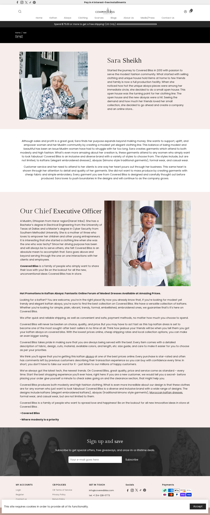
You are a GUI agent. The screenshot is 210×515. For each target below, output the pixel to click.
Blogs (114, 17)
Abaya (67, 17)
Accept (197, 506)
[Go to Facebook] (17, 2)
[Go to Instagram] (22, 2)
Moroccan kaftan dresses (166, 392)
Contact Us (168, 17)
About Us (129, 17)
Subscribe (131, 459)
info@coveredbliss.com (101, 490)
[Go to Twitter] (26, 2)
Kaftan (53, 17)
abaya (90, 356)
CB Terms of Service (62, 490)
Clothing (83, 17)
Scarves (99, 17)
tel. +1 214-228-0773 (99, 495)
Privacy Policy (59, 494)
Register (20, 494)
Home (39, 17)
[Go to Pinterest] (34, 2)
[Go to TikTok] (30, 2)
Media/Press (148, 17)
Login (18, 490)
